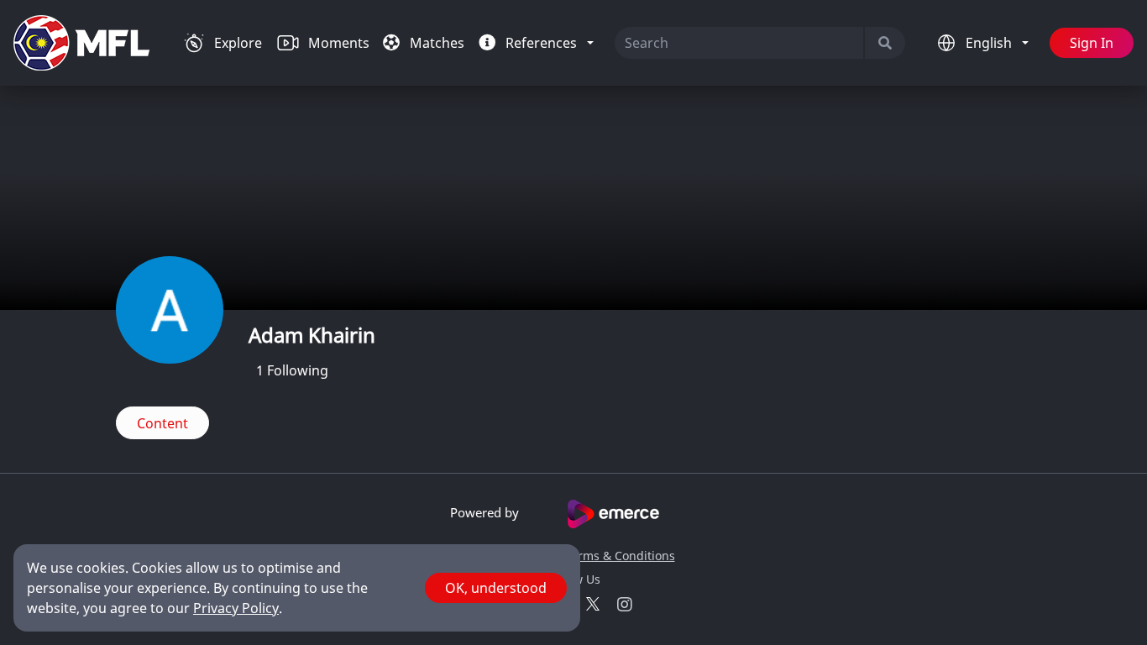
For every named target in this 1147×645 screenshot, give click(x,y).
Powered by (486, 512)
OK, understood (496, 588)
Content (162, 423)
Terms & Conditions (619, 556)
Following (292, 370)
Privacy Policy (236, 608)
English (990, 43)
